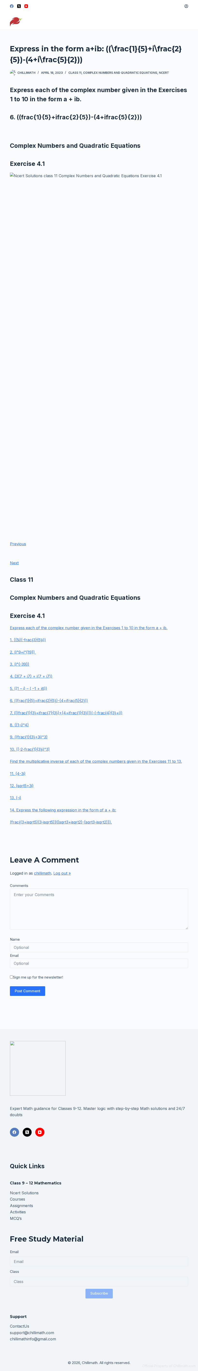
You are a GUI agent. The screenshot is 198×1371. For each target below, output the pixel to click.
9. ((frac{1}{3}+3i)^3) (29, 737)
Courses (17, 1199)
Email (14, 955)
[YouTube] (26, 6)
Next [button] (14, 563)
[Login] (186, 6)
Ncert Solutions (24, 1192)
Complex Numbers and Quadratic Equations (120, 72)
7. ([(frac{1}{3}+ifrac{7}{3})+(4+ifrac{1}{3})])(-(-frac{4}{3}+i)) (66, 712)
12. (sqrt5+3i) (22, 785)
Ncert (164, 72)
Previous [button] (18, 543)
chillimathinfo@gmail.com (33, 1339)
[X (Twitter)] (19, 6)
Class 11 (74, 72)
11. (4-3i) (18, 773)
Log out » (62, 873)
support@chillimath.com (32, 1332)
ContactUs (19, 1326)
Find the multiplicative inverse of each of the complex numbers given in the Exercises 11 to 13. (96, 761)
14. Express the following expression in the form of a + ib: (63, 810)
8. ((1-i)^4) (19, 725)
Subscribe (99, 1293)
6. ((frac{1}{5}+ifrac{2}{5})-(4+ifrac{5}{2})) (49, 700)
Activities (18, 1211)
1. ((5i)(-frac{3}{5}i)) (28, 639)
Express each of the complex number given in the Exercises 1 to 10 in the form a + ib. (88, 627)
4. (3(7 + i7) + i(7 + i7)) (31, 676)
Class (14, 1271)
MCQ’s (16, 1218)
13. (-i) (15, 797)
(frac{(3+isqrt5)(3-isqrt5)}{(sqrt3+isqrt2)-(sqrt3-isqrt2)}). (61, 822)
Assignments (21, 1205)
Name (15, 939)
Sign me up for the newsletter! (38, 977)
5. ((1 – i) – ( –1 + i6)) (28, 688)
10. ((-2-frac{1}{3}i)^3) (30, 749)
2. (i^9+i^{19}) (23, 652)
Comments (19, 885)
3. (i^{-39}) (19, 664)
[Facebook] (12, 6)
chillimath (42, 873)
